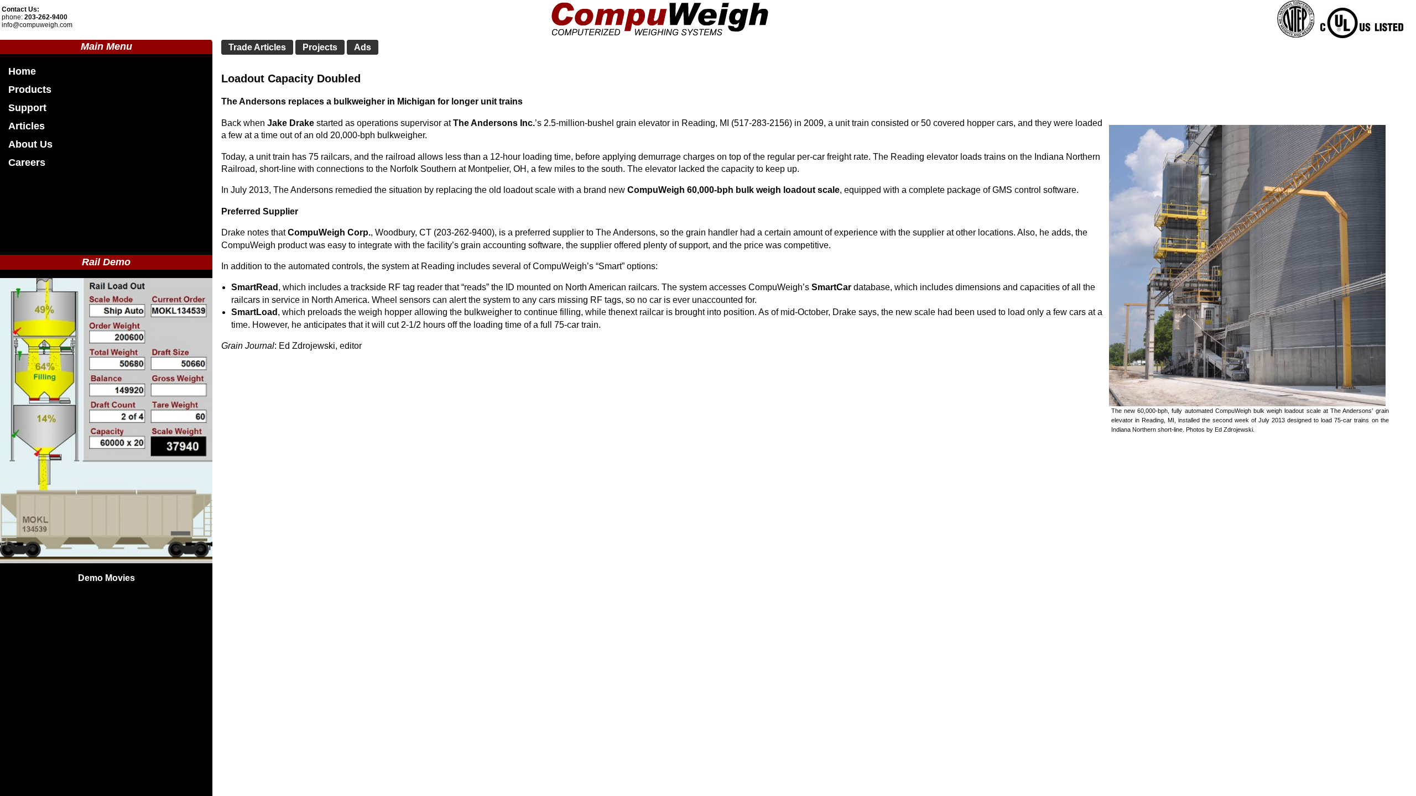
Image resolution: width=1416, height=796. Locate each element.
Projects (320, 47)
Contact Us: (20, 9)
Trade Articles (257, 47)
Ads (362, 47)
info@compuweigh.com (37, 25)
